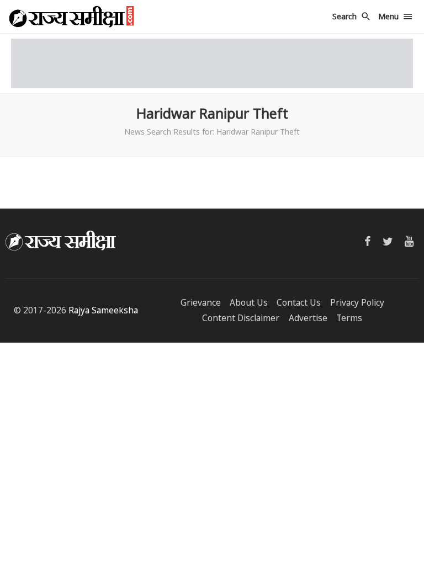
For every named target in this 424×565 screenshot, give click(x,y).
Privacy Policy (357, 302)
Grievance (201, 302)
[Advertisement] (212, 63)
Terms (349, 318)
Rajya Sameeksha (103, 310)
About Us (249, 302)
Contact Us (299, 302)
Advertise (308, 318)
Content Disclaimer (240, 318)
